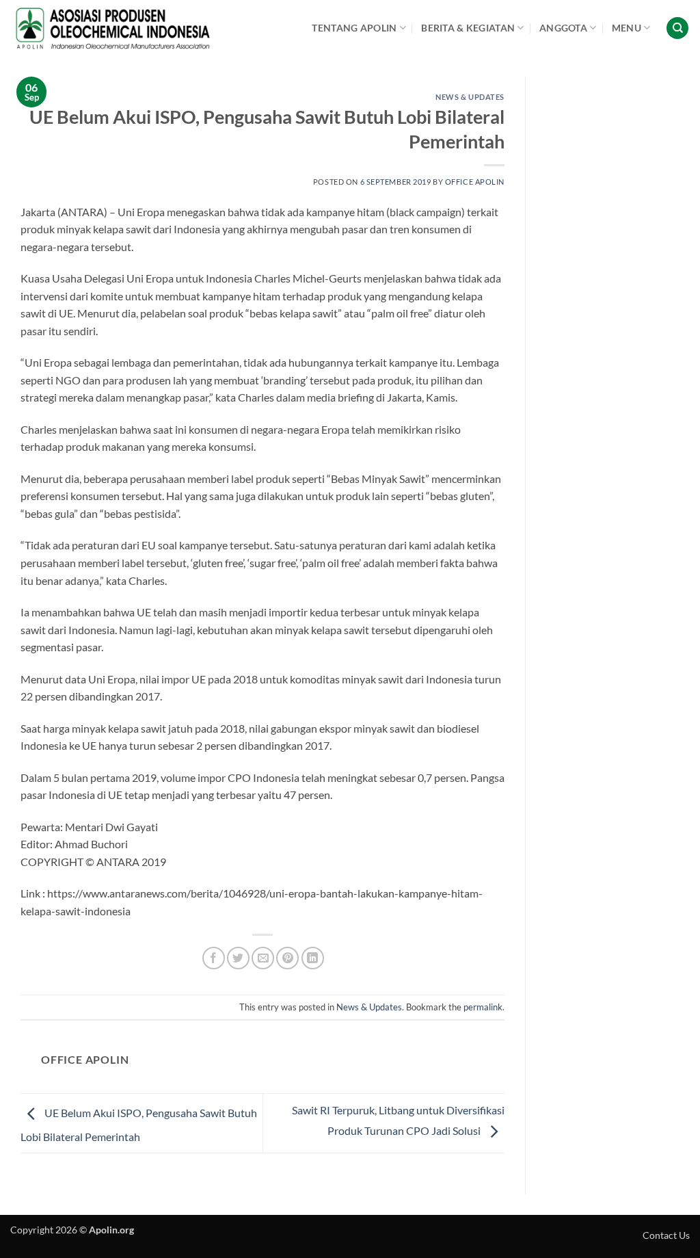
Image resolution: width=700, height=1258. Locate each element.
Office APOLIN (474, 181)
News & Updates (469, 96)
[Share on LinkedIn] (312, 958)
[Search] (677, 28)
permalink (482, 1006)
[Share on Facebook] (213, 958)
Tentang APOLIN (354, 28)
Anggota (563, 28)
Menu (626, 28)
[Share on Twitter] (238, 958)
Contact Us (666, 1235)
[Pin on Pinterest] (287, 958)
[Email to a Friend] (263, 958)
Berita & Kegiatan (468, 28)
